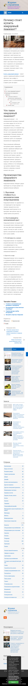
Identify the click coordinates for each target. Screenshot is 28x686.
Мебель (13, 515)
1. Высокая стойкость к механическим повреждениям (14, 97)
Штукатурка (13, 592)
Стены (13, 565)
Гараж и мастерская (13, 474)
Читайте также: (11, 105)
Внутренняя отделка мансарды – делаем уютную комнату (17, 361)
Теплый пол (13, 573)
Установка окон (13, 584)
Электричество (13, 594)
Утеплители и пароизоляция (13, 586)
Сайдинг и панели (13, 553)
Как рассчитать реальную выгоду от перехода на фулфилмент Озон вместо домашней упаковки (18, 454)
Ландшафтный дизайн (13, 506)
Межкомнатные (13, 518)
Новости (13, 525)
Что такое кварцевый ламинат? (12, 91)
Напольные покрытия (10, 521)
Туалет (13, 581)
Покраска (13, 538)
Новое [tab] (14, 349)
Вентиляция (13, 466)
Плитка (13, 535)
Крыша (13, 500)
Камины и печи (13, 492)
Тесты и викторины (13, 576)
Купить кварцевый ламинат (11, 74)
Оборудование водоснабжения (13, 527)
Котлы (13, 498)
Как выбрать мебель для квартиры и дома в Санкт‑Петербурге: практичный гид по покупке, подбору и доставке (18, 435)
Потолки (13, 541)
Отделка (13, 533)
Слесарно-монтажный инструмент (13, 561)
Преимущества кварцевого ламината (11, 94)
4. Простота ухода (16, 103)
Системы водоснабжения (13, 558)
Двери (13, 476)
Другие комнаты (13, 484)
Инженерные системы (13, 490)
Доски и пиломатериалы (13, 482)
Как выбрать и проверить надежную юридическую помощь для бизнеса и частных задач (18, 425)
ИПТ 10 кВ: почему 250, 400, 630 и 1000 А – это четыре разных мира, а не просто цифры (18, 407)
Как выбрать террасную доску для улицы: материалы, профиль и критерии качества (18, 416)
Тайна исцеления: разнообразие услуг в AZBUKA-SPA (15, 340)
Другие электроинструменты (13, 487)
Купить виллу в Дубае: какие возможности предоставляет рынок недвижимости (17, 379)
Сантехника (13, 556)
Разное (6, 546)
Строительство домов (13, 568)
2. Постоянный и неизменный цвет (16, 100)
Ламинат (13, 503)
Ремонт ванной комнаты (13, 550)
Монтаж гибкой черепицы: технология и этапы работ (18, 445)
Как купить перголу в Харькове (14, 314)
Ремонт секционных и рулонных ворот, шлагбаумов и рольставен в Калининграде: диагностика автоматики (17, 369)
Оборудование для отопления (13, 530)
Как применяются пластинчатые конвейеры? (15, 308)
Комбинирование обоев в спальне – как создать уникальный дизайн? (17, 393)
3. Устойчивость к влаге (16, 102)
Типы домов (13, 578)
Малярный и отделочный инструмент (13, 509)
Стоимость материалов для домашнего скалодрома (13, 304)
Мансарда (13, 513)
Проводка (13, 543)
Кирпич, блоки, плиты (13, 495)
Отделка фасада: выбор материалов (12, 311)
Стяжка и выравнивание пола (13, 570)
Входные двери (13, 471)
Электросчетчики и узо (13, 597)
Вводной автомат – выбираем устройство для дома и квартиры (17, 354)
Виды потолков (13, 468)
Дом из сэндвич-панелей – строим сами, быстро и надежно (16, 386)
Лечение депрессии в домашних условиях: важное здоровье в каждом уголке (14, 331)
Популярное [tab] (7, 349)
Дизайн (13, 479)
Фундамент (13, 589)
